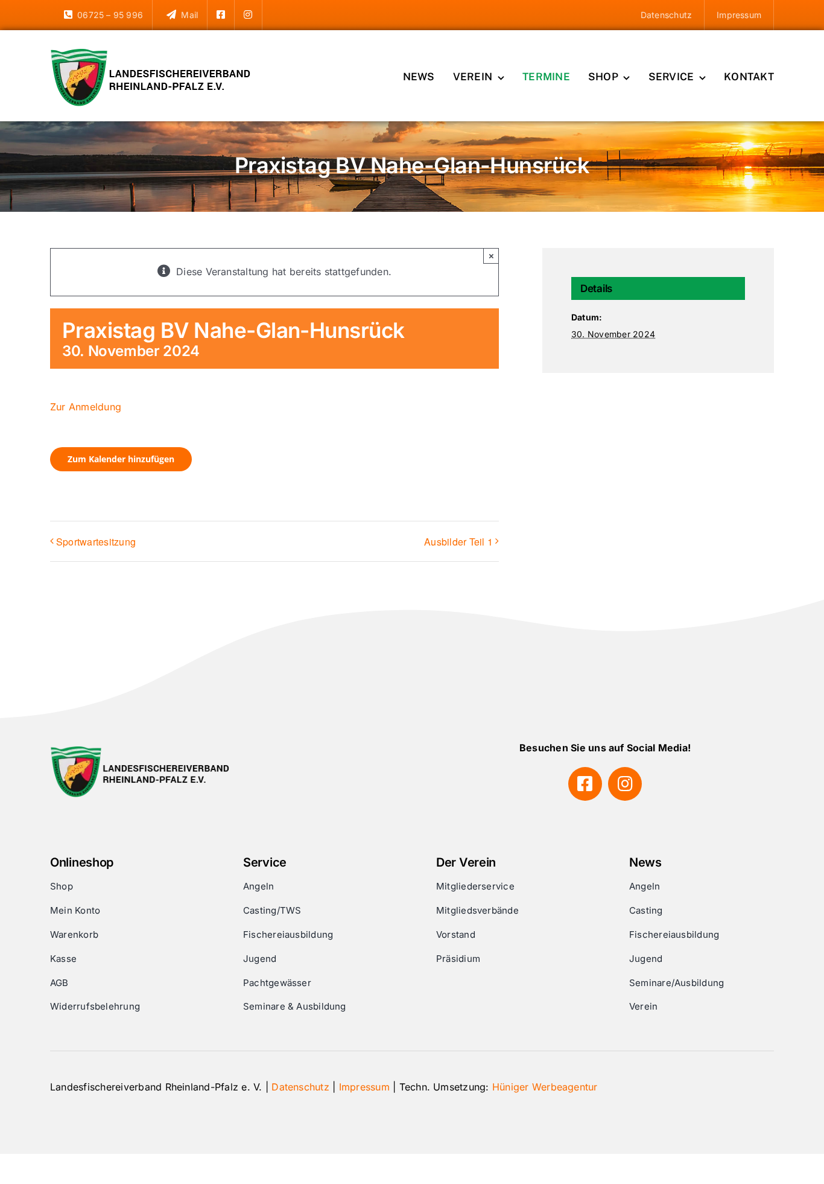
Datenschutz (300, 1087)
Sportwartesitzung (96, 542)
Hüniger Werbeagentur (545, 1087)
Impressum (364, 1087)
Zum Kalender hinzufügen (121, 459)
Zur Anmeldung (85, 407)
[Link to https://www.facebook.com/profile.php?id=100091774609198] (585, 784)
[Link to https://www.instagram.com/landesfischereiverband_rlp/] (625, 784)
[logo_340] (152, 53)
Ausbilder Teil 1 (458, 542)
